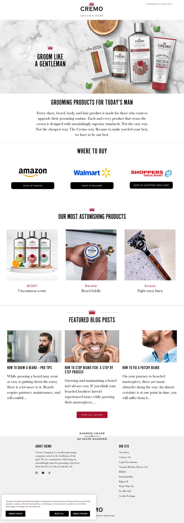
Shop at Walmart (92, 185)
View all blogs (92, 414)
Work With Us (126, 486)
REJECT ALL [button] (59, 513)
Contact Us (125, 457)
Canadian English (159, 4)
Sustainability (126, 476)
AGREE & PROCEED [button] (80, 513)
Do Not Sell (125, 491)
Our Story (124, 452)
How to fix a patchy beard (140, 367)
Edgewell (123, 481)
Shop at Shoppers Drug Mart (151, 185)
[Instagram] (36, 472)
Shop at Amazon (32, 185)
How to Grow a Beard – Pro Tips (29, 367)
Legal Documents (128, 462)
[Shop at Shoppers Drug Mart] (151, 166)
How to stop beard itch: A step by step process (89, 369)
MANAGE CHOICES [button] (15, 513)
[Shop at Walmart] (92, 166)
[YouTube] (43, 472)
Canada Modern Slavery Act (133, 467)
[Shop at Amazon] (32, 166)
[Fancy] (49, 472)
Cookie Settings (127, 496)
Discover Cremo (92, 15)
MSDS (122, 471)
